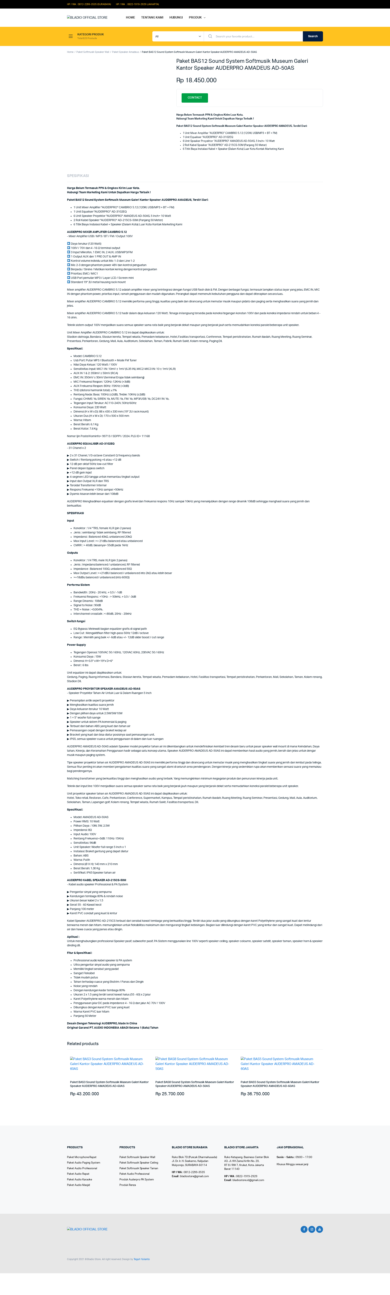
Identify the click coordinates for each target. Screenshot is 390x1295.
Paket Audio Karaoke (79, 1179)
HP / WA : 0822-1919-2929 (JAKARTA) (137, 4)
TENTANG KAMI (152, 17)
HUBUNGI (176, 17)
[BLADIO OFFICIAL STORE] (92, 17)
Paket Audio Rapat (78, 1174)
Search (313, 36)
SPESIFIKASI (78, 176)
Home (70, 52)
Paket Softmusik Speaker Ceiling (138, 1162)
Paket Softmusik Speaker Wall (92, 52)
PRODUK (195, 17)
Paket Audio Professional (82, 1168)
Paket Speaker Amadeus (125, 52)
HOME (130, 17)
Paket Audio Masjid (78, 1185)
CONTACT (195, 97)
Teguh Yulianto (142, 1259)
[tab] (78, 176)
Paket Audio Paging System (83, 1162)
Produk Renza (127, 1185)
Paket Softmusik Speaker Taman (138, 1168)
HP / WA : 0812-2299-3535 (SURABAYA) (89, 4)
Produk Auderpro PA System (136, 1179)
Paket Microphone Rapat (81, 1157)
